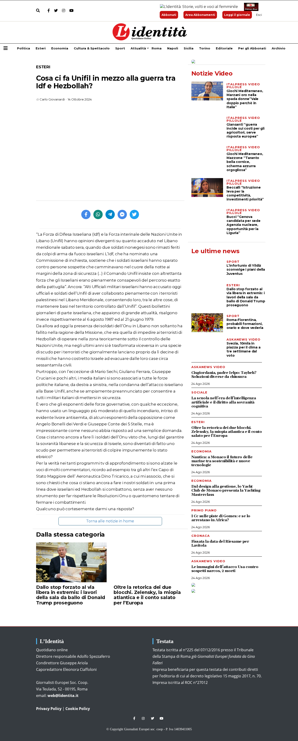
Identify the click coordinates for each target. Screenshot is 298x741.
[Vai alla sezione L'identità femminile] (197, 7)
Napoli (172, 48)
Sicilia (188, 48)
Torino (204, 48)
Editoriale (224, 48)
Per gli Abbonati (252, 48)
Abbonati (169, 15)
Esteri (41, 48)
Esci (259, 15)
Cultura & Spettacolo (92, 48)
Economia (59, 48)
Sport (120, 48)
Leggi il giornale (237, 15)
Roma (157, 48)
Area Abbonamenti (200, 15)
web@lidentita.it (62, 695)
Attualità (138, 48)
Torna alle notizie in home (110, 521)
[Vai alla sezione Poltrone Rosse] (250, 7)
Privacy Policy (48, 708)
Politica (23, 48)
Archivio (278, 48)
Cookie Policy (77, 708)
